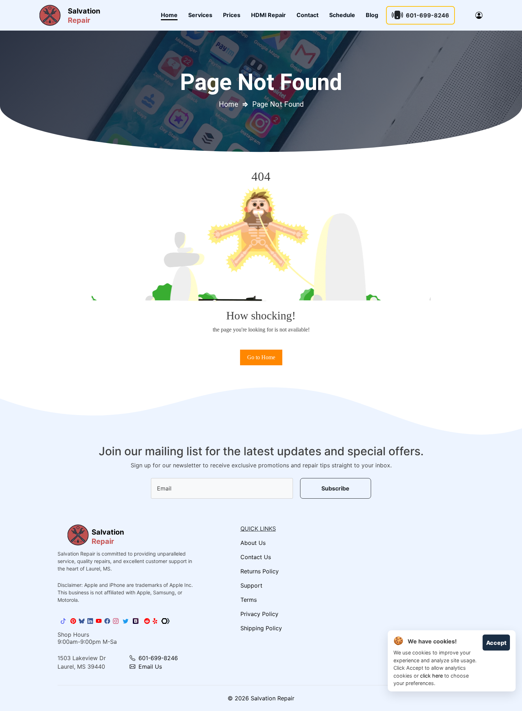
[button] (479, 15)
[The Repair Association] (165, 621)
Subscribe (335, 488)
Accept (496, 642)
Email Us (149, 666)
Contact (308, 14)
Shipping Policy (261, 628)
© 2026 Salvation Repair (261, 698)
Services (200, 14)
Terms (248, 599)
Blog (372, 14)
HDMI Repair (268, 14)
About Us (253, 542)
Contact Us (255, 557)
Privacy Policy (259, 613)
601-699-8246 (427, 15)
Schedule (342, 14)
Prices (231, 14)
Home (169, 14)
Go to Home (261, 357)
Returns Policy (259, 571)
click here (431, 676)
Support (251, 585)
